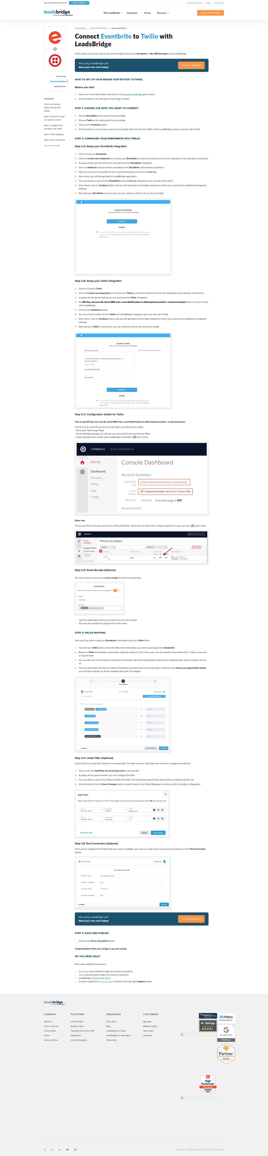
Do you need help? (52, 145)
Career (47, 1035)
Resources (162, 12)
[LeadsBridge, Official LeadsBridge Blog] (58, 12)
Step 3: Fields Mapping (53, 134)
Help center (148, 1030)
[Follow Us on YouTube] (67, 1149)
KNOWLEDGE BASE (101, 978)
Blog (108, 1026)
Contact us (147, 1035)
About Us (48, 1021)
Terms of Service (51, 1026)
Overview (61, 76)
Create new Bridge (133, 94)
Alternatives (60, 86)
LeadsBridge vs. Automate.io (118, 1035)
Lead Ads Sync (77, 1021)
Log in (208, 2)
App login (147, 1021)
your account (106, 981)
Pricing (147, 12)
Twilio (81, 974)
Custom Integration (79, 1040)
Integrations (132, 12)
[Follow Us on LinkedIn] (60, 1149)
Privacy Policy (50, 1030)
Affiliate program (150, 1026)
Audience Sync (77, 1026)
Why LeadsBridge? (112, 12)
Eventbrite (84, 971)
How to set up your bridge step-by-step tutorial (52, 107)
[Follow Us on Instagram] (52, 1149)
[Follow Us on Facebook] (45, 1149)
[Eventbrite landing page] (55, 37)
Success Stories (51, 1040)
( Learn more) (140, 437)
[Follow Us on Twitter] (75, 1149)
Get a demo (111, 1021)
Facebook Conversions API (82, 1030)
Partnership (111, 1040)
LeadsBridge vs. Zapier (116, 1030)
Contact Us (219, 2)
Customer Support (195, 2)
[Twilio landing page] (55, 60)
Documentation (58, 81)
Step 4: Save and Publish (54, 140)
